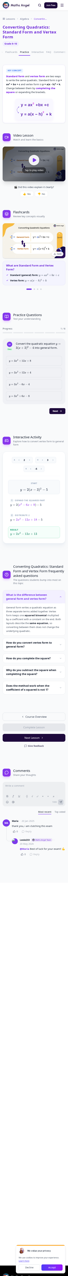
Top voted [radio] (60, 811)
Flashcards (11, 52)
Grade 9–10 (10, 43)
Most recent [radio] (44, 811)
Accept (52, 1267)
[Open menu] (62, 5)
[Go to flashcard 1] (29, 289)
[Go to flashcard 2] (34, 289)
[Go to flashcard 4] (41, 289)
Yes (27, 194)
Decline (29, 1267)
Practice (24, 52)
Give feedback (36, 745)
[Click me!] (22, 1251)
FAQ (48, 52)
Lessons (10, 18)
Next (55, 411)
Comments (60, 52)
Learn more (24, 1261)
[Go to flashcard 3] (37, 289)
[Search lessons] (39, 5)
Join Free (50, 5)
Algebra (24, 18)
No (41, 194)
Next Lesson (32, 738)
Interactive (38, 52)
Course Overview (36, 717)
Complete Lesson (34, 727)
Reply (28, 831)
